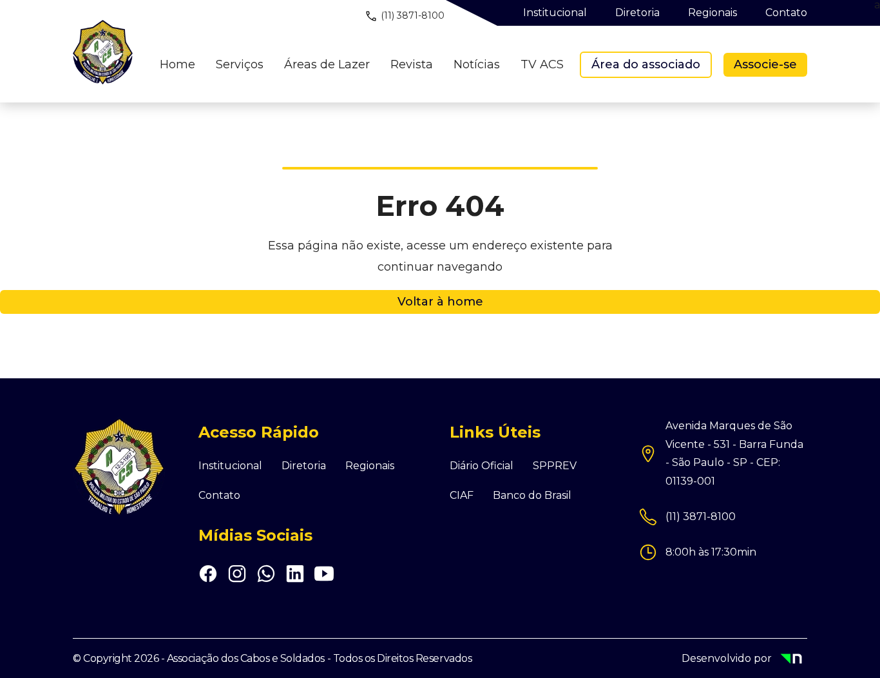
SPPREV (555, 466)
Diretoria (304, 466)
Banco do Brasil (532, 495)
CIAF (461, 495)
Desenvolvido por (732, 659)
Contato (219, 495)
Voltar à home (440, 302)
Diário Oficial (481, 466)
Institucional (230, 466)
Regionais (369, 466)
